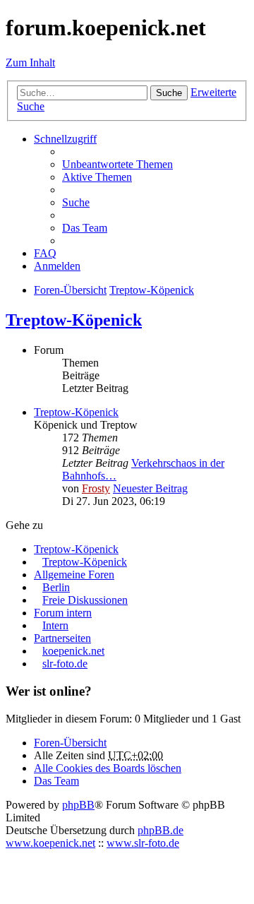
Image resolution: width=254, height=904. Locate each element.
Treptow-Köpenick (74, 320)
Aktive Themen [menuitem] (97, 177)
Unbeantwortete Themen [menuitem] (117, 164)
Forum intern (63, 613)
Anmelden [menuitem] (57, 266)
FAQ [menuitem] (45, 253)
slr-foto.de (64, 664)
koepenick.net (73, 651)
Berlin (56, 587)
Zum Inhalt (30, 62)
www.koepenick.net (50, 843)
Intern (55, 625)
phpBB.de (160, 830)
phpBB (78, 805)
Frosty (96, 488)
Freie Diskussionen (85, 600)
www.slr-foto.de (143, 843)
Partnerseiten (62, 638)
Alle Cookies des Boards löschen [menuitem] (107, 768)
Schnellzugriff (65, 139)
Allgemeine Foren (74, 575)
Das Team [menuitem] (84, 228)
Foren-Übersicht (70, 743)
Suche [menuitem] (76, 202)
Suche (169, 93)
